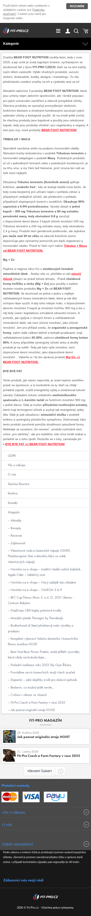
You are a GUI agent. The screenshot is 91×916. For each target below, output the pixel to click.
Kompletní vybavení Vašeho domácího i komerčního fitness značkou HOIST (43, 641)
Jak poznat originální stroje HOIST (32, 710)
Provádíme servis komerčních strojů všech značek (42, 672)
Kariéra (12, 493)
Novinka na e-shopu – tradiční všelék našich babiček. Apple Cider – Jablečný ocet (44, 572)
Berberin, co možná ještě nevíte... (32, 687)
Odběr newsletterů (17, 844)
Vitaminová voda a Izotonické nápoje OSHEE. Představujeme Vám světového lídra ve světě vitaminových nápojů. (39, 556)
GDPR (12, 455)
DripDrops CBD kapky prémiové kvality (35, 610)
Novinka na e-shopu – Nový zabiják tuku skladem (43, 582)
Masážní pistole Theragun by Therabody (36, 618)
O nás (12, 474)
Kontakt (12, 503)
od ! (44, 444)
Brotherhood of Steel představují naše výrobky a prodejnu (40, 628)
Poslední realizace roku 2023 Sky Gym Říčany (40, 665)
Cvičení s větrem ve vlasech (28, 695)
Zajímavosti (17, 543)
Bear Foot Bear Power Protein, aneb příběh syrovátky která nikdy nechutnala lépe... (44, 654)
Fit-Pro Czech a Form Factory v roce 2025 (37, 702)
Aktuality (15, 520)
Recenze (16, 535)
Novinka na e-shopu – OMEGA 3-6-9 (36, 590)
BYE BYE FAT (14, 444)
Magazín (14, 512)
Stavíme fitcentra (18, 484)
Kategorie (11, 43)
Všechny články (39, 771)
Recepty (15, 528)
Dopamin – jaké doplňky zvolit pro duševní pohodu (43, 680)
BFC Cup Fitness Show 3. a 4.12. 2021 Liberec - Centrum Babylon (41, 600)
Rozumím (77, 6)
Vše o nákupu (16, 465)
